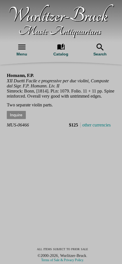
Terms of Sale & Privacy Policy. (62, 260)
